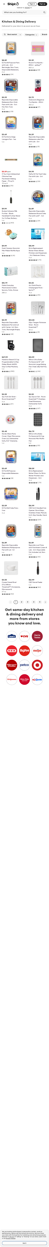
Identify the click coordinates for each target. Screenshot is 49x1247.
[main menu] (4, 4)
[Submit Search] (44, 12)
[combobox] (22, 12)
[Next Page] (45, 602)
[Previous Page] (10, 602)
